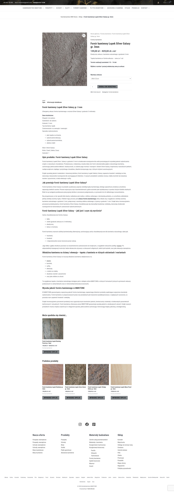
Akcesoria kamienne (67, 453)
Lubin (109, 477)
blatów (119, 246)
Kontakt (144, 8)
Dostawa (120, 447)
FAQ (119, 453)
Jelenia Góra (90, 477)
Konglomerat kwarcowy (96, 447)
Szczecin (52, 477)
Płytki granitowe (96, 8)
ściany (49, 261)
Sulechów (128, 477)
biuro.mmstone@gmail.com (23, 2)
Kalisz (11, 477)
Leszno (114, 477)
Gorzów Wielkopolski (153, 477)
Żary (93, 481)
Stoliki (127, 8)
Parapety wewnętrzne (39, 440)
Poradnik (120, 460)
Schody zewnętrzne (39, 447)
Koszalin (17, 477)
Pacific (93, 450)
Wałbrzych (64, 477)
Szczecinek (30, 477)
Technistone (95, 456)
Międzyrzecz (143, 477)
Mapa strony (122, 463)
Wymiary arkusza (96, 75)
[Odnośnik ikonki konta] (158, 2)
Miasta (6, 477)
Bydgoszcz (41, 477)
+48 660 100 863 (8, 2)
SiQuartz (94, 453)
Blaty (67, 8)
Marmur (91, 463)
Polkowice (104, 477)
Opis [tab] (43, 102)
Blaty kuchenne (37, 453)
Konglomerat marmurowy (97, 445)
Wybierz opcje (50, 352)
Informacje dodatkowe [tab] (54, 102)
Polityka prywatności (124, 468)
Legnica (77, 477)
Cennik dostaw (122, 450)
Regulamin (121, 466)
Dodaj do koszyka (107, 86)
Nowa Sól (162, 477)
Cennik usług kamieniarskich (98, 440)
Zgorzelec (71, 477)
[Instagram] (80, 424)
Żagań (88, 481)
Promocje (135, 8)
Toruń (46, 477)
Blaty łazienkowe (38, 450)
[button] (43, 8)
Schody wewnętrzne (39, 445)
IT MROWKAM (90, 489)
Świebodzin (135, 477)
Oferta (120, 455)
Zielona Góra (121, 477)
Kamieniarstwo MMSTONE (32, 8)
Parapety (48, 8)
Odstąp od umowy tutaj (125, 445)
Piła (36, 477)
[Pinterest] (94, 424)
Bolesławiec (82, 481)
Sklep (80, 17)
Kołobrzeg (23, 477)
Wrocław (58, 477)
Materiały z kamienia (96, 442)
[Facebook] (87, 424)
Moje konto (121, 442)
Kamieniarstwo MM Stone (69, 17)
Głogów (83, 477)
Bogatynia (97, 477)
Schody (59, 8)
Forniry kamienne (80, 8)
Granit (91, 466)
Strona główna (95, 34)
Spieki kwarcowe (94, 461)
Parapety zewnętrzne (39, 442)
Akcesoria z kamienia (115, 8)
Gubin (167, 477)
